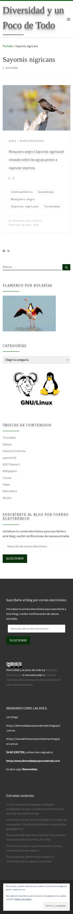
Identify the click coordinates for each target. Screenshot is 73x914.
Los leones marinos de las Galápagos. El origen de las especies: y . (36, 824)
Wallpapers (10, 471)
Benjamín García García (27, 220)
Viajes (6, 484)
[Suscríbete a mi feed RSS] (8, 251)
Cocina (7, 478)
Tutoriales (9, 438)
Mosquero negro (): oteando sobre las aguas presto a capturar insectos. (36, 160)
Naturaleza (10, 491)
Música (7, 498)
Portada (8, 46)
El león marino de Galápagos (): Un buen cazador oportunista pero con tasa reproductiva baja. (35, 809)
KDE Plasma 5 (11, 464)
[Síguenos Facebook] (4, 251)
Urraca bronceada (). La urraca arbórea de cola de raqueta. (34, 848)
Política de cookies (23, 899)
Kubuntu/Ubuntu (14, 451)
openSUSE (9, 458)
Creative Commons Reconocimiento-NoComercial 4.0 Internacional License (33, 679)
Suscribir (15, 558)
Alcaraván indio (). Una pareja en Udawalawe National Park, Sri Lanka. (36, 837)
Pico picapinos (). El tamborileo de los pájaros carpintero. (30, 859)
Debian (7, 444)
